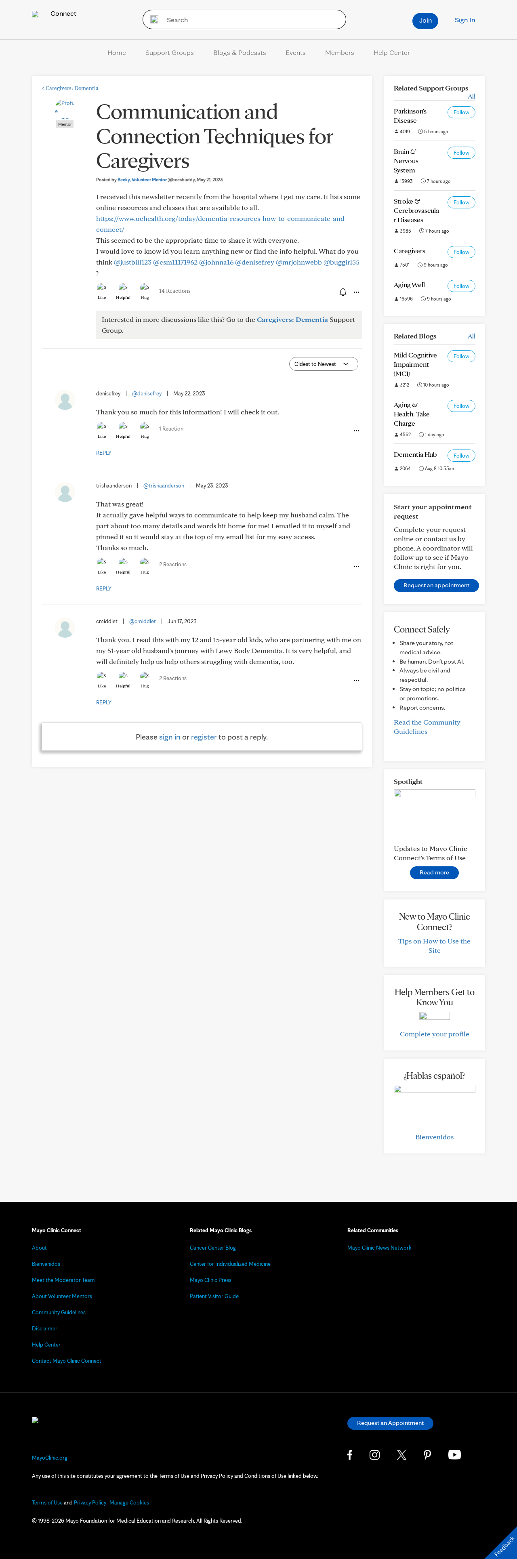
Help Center (392, 52)
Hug (145, 297)
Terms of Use (47, 1502)
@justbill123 (132, 262)
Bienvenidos (434, 1136)
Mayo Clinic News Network (379, 1247)
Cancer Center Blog (213, 1247)
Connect (62, 13)
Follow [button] (461, 112)
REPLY (103, 453)
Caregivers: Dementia (70, 88)
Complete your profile (434, 1034)
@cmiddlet (142, 621)
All (471, 96)
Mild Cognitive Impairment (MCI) (415, 364)
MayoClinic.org (49, 1457)
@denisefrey (254, 262)
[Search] (152, 19)
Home (116, 52)
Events (296, 52)
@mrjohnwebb (299, 262)
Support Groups (169, 52)
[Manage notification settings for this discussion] (342, 292)
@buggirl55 (341, 262)
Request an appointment (436, 585)
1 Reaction (171, 428)
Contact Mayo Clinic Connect (66, 1360)
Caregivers (409, 250)
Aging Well (409, 284)
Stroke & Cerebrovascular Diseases (416, 210)
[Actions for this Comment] (355, 431)
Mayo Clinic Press (210, 1280)
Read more (434, 872)
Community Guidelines (59, 1312)
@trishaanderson (163, 485)
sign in (170, 737)
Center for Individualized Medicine (230, 1264)
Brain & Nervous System (406, 160)
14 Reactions (175, 291)
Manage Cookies (129, 1502)
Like (102, 297)
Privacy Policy (90, 1502)
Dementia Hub (415, 454)
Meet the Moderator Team (63, 1280)
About (39, 1247)
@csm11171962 (175, 262)
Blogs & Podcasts (239, 52)
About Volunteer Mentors (62, 1296)
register (204, 737)
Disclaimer (44, 1328)
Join (425, 20)
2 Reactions (173, 564)
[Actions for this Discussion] (355, 292)
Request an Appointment (390, 1423)
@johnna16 (216, 262)
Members (339, 52)
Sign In (465, 19)
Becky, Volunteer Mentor (156, 179)
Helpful (123, 297)
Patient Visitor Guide (214, 1296)
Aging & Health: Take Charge (412, 413)
